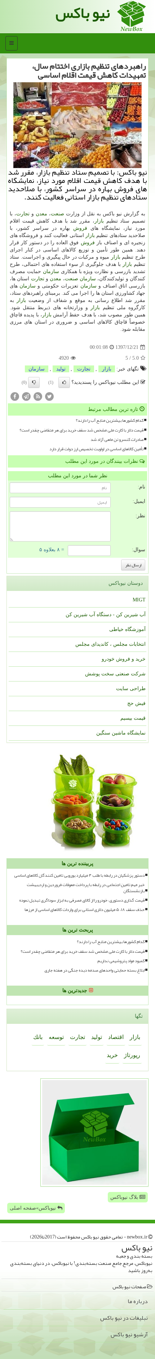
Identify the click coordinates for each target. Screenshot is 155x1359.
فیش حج (136, 703)
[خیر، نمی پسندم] (34, 382)
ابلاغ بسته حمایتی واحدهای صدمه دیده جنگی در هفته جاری (94, 970)
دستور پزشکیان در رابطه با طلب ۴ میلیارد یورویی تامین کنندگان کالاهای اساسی (79, 875)
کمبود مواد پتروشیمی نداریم (121, 961)
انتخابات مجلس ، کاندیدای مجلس (110, 644)
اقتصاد (116, 1037)
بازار (99, 221)
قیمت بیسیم (133, 718)
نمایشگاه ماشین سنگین (121, 733)
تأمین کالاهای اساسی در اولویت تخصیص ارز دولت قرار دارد (96, 449)
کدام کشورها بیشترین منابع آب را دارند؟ (109, 420)
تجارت (23, 213)
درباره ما (138, 1301)
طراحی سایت (131, 688)
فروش (80, 228)
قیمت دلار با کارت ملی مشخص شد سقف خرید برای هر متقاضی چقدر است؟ (81, 430)
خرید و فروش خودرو (124, 659)
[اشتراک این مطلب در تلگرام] (26, 396)
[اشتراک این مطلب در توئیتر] (49, 396)
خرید (112, 1055)
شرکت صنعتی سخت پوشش (115, 673)
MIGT (139, 599)
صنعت (57, 213)
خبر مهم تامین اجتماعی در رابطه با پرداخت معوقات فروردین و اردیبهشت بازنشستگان (86, 888)
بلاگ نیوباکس (125, 1197)
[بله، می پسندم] (64, 382)
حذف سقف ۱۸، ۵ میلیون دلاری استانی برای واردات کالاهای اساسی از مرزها (85, 910)
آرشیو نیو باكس (129, 1334)
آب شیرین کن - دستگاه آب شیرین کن (106, 614)
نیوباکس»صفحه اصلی (33, 1208)
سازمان (51, 271)
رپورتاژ (132, 1055)
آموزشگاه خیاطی (127, 629)
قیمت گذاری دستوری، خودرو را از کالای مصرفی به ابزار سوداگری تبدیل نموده (82, 900)
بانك (38, 1037)
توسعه (56, 1037)
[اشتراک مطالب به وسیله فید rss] (38, 396)
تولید (61, 369)
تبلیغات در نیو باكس (124, 1318)
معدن (41, 213)
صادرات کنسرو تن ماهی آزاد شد (116, 439)
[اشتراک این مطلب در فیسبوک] (15, 396)
